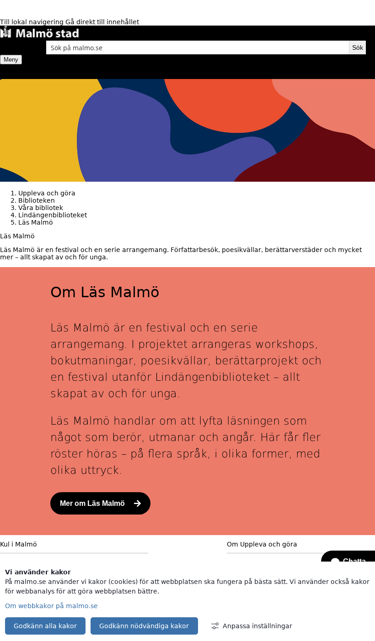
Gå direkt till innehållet (102, 22)
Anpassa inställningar (257, 626)
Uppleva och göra (46, 193)
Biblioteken (36, 200)
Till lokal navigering (32, 22)
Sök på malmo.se (16, 47)
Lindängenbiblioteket (52, 215)
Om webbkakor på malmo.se (51, 605)
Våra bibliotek (40, 207)
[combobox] (197, 47)
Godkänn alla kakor (45, 626)
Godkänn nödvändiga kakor (144, 626)
